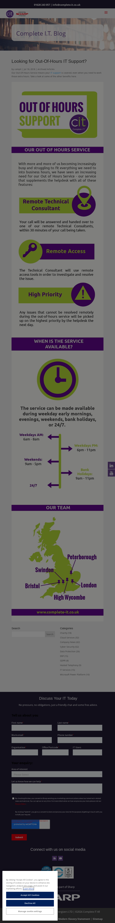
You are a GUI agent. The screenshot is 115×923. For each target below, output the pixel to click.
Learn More (28, 888)
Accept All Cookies (30, 895)
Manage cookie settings (30, 911)
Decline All (30, 903)
